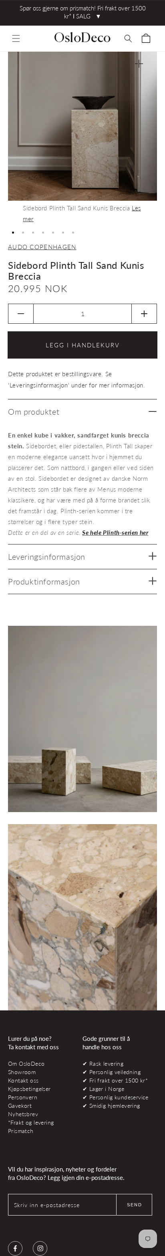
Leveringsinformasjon (46, 556)
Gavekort (20, 1105)
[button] (16, 38)
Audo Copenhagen (42, 246)
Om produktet (33, 411)
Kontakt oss (23, 1080)
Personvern (22, 1097)
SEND (134, 1204)
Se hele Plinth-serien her (115, 532)
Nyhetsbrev (23, 1114)
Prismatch (21, 1130)
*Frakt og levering (31, 1122)
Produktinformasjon (44, 581)
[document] (82, 138)
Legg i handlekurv (83, 345)
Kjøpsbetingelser (29, 1088)
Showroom (22, 1072)
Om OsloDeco (26, 1063)
